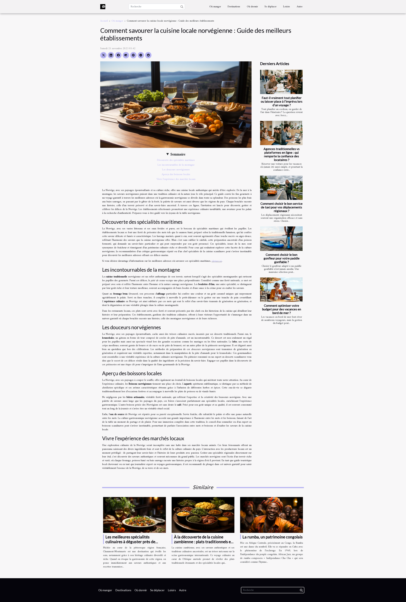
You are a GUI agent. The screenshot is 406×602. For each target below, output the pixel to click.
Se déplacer (270, 6)
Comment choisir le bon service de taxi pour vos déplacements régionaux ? (281, 207)
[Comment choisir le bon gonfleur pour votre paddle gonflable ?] (281, 238)
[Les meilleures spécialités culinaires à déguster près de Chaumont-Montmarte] (134, 515)
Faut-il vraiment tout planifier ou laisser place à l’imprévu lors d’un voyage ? (281, 101)
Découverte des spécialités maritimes (176, 160)
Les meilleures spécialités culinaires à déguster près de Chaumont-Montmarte (130, 541)
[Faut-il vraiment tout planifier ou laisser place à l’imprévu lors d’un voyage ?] (281, 82)
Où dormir (252, 6)
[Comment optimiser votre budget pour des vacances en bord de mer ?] (281, 290)
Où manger (215, 6)
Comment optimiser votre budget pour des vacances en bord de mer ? (281, 309)
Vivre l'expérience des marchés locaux (176, 179)
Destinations (234, 6)
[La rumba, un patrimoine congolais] (271, 515)
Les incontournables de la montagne (175, 165)
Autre (299, 6)
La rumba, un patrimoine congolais (272, 536)
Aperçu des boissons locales (176, 174)
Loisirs (286, 6)
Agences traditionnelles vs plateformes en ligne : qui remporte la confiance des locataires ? (282, 154)
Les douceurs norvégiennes (176, 169)
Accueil (104, 21)
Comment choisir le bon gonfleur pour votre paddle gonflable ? (282, 258)
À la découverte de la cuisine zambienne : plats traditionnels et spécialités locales (203, 541)
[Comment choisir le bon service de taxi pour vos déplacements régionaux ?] (281, 188)
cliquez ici (217, 261)
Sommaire (177, 154)
